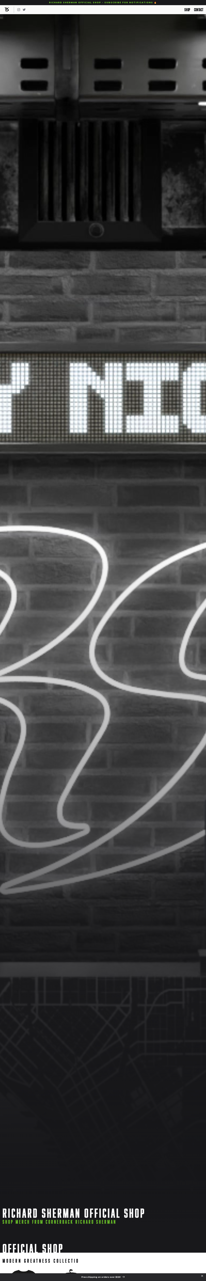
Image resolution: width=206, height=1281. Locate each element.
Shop (187, 9)
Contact (198, 9)
